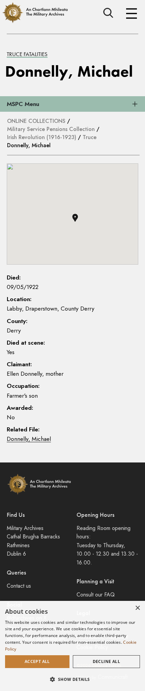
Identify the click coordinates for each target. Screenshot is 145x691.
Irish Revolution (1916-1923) (41, 137)
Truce (89, 137)
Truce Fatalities (27, 54)
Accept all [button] (37, 661)
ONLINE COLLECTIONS (36, 121)
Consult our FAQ (96, 595)
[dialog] (72, 646)
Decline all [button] (106, 661)
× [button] (137, 608)
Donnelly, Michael (29, 438)
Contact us (19, 586)
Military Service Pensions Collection (51, 129)
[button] (75, 217)
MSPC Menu (23, 104)
